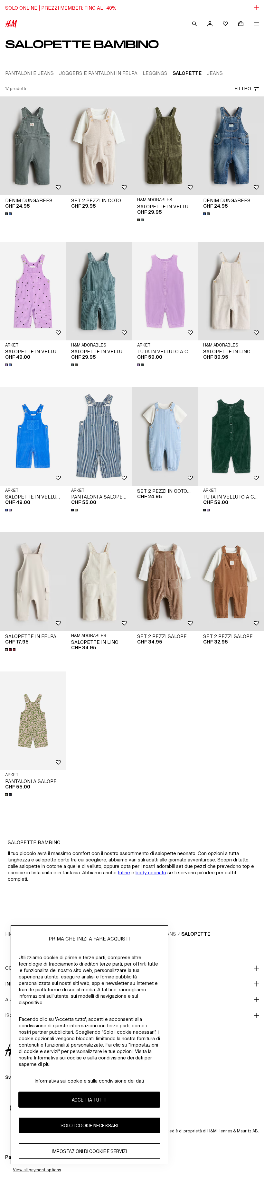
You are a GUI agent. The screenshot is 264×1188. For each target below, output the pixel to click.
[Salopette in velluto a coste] (165, 145)
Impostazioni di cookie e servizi (89, 1151)
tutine (124, 872)
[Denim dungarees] (33, 145)
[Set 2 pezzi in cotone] (99, 145)
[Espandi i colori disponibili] (9, 214)
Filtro (242, 88)
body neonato (151, 872)
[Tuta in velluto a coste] (165, 291)
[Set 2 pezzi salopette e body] (165, 581)
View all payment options (37, 1169)
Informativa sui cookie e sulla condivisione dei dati (89, 1081)
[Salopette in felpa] (33, 581)
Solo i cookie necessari (89, 1125)
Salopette (195, 934)
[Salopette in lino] (231, 291)
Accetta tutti (89, 1099)
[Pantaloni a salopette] (99, 436)
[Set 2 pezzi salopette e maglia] (231, 581)
